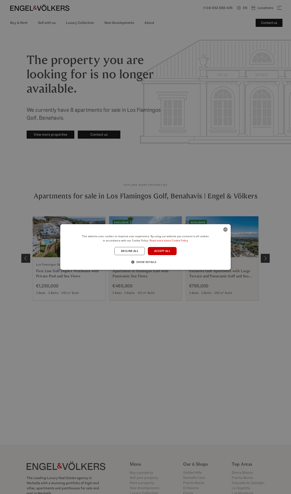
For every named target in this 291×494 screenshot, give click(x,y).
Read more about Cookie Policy (169, 240)
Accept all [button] (162, 251)
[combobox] (225, 229)
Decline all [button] (129, 251)
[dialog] (145, 247)
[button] (145, 261)
